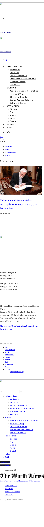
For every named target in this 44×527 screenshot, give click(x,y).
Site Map (9, 495)
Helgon (10, 124)
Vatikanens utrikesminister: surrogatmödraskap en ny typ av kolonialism (18, 204)
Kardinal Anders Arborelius (24, 91)
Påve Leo (14, 73)
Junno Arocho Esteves (21, 100)
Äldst (7, 149)
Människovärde (18, 82)
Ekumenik (15, 85)
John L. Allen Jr (18, 103)
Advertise (9, 488)
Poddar (7, 359)
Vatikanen (15, 70)
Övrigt (13, 121)
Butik (9, 127)
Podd (12, 118)
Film (12, 112)
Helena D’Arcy (17, 94)
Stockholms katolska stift (23, 79)
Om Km (7, 369)
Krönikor (11, 88)
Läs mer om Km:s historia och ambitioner (19, 326)
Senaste (8, 146)
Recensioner (13, 106)
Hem (6, 347)
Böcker (13, 109)
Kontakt (7, 367)
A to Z (7, 155)
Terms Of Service (12, 492)
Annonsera (9, 364)
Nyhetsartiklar (14, 66)
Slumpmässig (10, 152)
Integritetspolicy (17, 372)
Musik (13, 115)
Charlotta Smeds (18, 97)
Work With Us (11, 485)
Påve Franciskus (18, 76)
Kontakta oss (6, 329)
